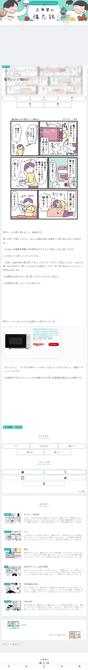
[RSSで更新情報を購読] (44, 483)
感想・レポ (9, 427)
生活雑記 (19, 427)
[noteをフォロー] (23, 478)
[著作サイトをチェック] (23, 472)
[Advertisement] (44, 44)
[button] (58, 104)
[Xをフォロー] (65, 472)
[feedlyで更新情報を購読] (65, 478)
